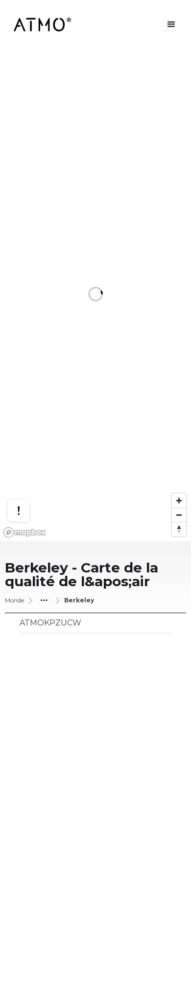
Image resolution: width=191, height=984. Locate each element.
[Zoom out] (179, 515)
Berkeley (79, 600)
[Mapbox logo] (24, 532)
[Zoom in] (179, 500)
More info (28, 475)
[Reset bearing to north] (179, 529)
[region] (95, 295)
